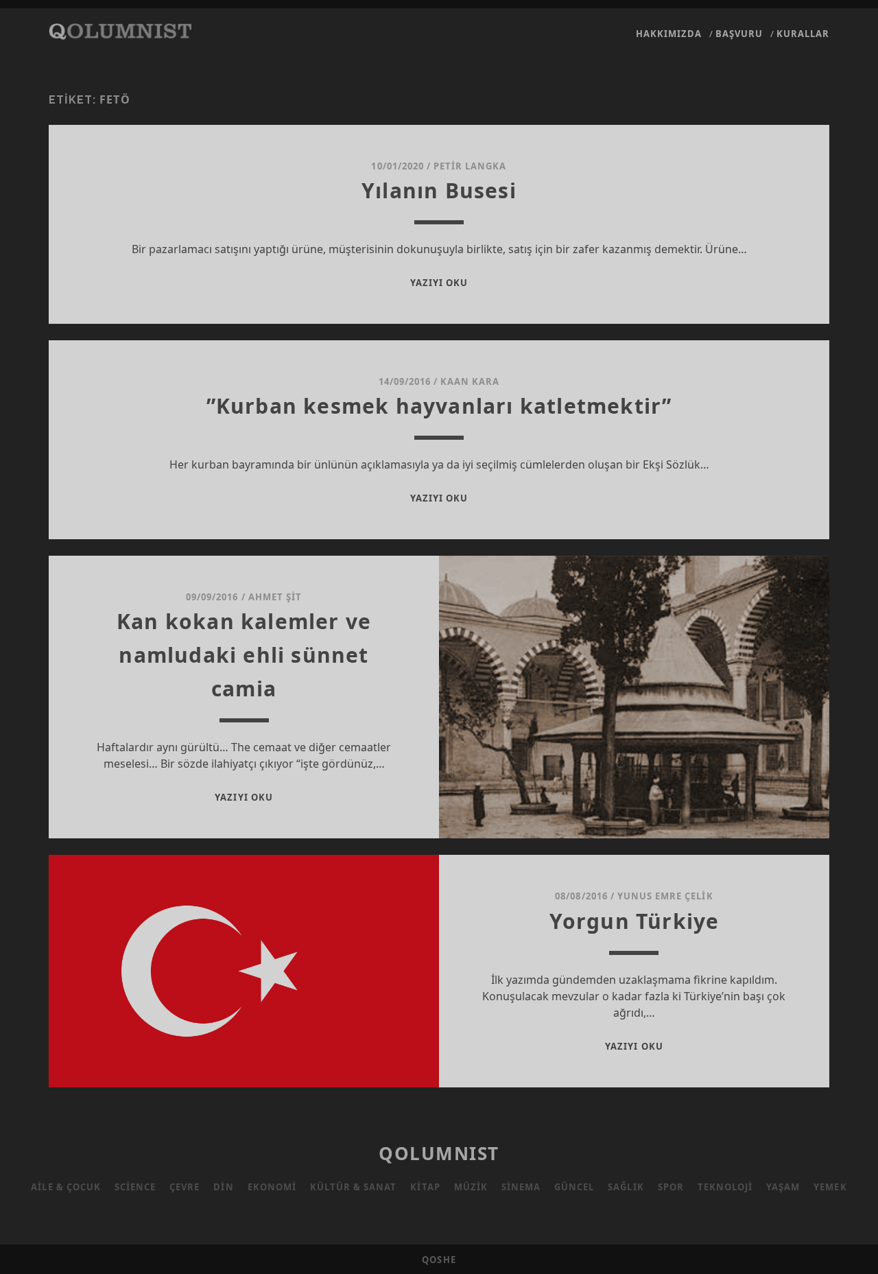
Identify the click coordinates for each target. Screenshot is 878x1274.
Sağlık (625, 1187)
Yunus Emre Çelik (665, 896)
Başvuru (739, 33)
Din (223, 1187)
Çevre (184, 1187)
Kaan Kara (469, 381)
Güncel (574, 1187)
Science (135, 1187)
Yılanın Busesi (439, 190)
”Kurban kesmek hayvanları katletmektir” (439, 406)
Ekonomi (272, 1187)
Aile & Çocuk (66, 1187)
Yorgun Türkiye (634, 921)
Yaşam (783, 1187)
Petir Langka (470, 166)
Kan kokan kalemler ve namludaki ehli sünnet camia (244, 655)
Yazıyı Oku (439, 282)
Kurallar (802, 33)
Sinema (521, 1187)
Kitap (425, 1187)
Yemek (830, 1187)
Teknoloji (725, 1187)
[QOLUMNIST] (120, 33)
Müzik (471, 1187)
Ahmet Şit (275, 597)
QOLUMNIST (439, 1153)
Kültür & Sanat (353, 1187)
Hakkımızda (669, 33)
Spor (671, 1187)
